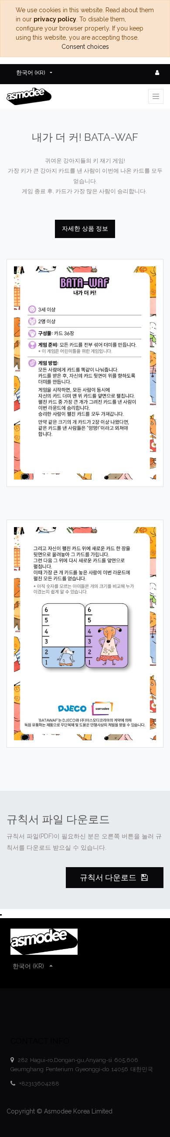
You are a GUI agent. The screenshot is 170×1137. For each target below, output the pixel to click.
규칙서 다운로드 (109, 877)
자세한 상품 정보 (85, 228)
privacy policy (55, 19)
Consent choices (85, 46)
